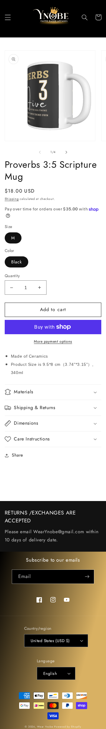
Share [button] (17, 455)
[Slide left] (39, 152)
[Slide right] (66, 152)
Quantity (12, 276)
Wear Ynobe (45, 726)
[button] (7, 17)
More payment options (53, 341)
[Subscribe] (87, 577)
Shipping (12, 199)
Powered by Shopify (67, 726)
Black (16, 262)
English (50, 673)
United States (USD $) (50, 641)
